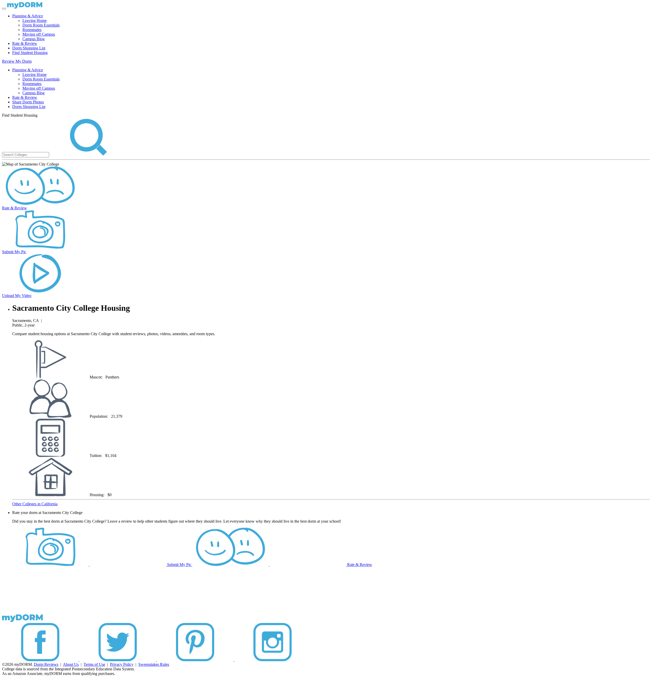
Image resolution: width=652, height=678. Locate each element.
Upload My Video (16, 295)
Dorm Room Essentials (41, 25)
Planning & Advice (27, 16)
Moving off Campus (38, 34)
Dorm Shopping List (28, 48)
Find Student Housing (30, 52)
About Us (71, 664)
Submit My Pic (14, 252)
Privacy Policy (121, 664)
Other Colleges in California (35, 504)
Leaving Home (34, 20)
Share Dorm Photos (28, 102)
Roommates (32, 30)
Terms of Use (94, 664)
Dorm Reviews (46, 664)
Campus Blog (33, 39)
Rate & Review (24, 43)
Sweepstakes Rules (153, 664)
